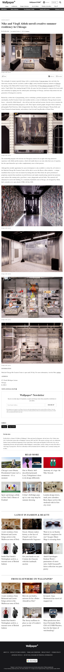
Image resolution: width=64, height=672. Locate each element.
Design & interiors (24, 6)
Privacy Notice (48, 409)
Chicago (58, 83)
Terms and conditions (33, 652)
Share (5, 76)
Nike (31, 83)
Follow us (52, 76)
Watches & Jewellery (46, 6)
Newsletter (60, 76)
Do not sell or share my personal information (38, 655)
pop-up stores (44, 81)
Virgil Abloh (12, 426)
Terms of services (24, 409)
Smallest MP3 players (44, 9)
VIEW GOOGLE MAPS (8, 389)
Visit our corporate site (48, 667)
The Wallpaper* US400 (29, 9)
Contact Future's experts (18, 652)
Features (27, 31)
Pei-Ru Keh (6, 31)
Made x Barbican (14, 9)
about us (6, 652)
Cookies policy (56, 652)
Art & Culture (35, 6)
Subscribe (54, 2)
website (59, 372)
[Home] (6, 6)
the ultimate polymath (46, 86)
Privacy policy (46, 652)
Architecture (14, 6)
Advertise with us (16, 655)
